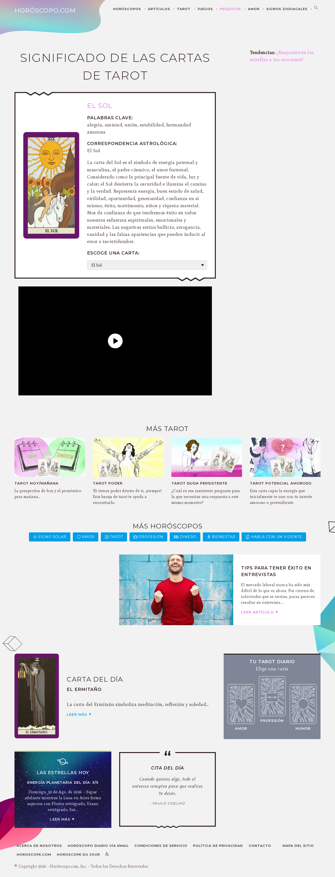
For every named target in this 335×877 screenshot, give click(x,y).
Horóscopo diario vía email (98, 846)
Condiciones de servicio (160, 846)
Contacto (260, 846)
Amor (253, 9)
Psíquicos (230, 9)
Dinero (188, 537)
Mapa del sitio (298, 846)
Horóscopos (127, 9)
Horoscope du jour (78, 854)
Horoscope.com (34, 854)
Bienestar (223, 537)
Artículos (159, 9)
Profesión (151, 537)
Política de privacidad (218, 846)
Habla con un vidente (276, 537)
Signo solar (52, 537)
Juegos (205, 9)
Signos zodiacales (287, 9)
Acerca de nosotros (39, 846)
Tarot (184, 9)
